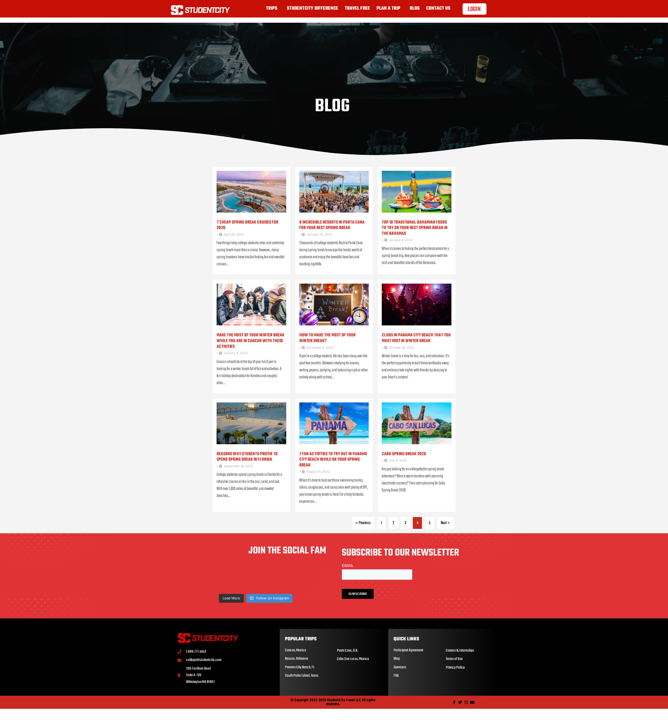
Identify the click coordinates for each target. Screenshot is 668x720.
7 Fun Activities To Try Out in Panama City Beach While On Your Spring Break (333, 460)
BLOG (415, 8)
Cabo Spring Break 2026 (404, 454)
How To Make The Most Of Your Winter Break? (327, 338)
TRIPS (271, 8)
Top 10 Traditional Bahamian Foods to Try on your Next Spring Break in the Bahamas (415, 228)
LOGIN (474, 9)
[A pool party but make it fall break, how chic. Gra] (255, 576)
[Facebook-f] (454, 702)
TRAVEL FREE (357, 8)
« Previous (363, 523)
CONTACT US (438, 8)
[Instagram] (466, 702)
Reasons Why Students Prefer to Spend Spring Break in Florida (247, 457)
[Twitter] (460, 702)
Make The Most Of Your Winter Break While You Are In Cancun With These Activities (250, 341)
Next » (445, 523)
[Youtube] (472, 702)
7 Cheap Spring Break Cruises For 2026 (247, 225)
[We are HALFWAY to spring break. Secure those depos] (207, 576)
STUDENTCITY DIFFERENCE (312, 8)
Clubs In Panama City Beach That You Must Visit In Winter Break (416, 338)
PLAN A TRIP (388, 8)
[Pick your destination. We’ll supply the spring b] (303, 576)
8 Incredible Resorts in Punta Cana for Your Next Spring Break (332, 225)
